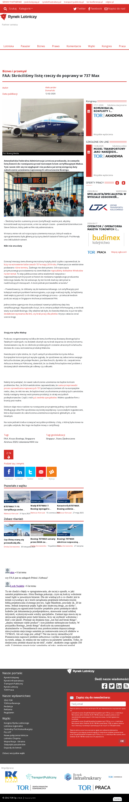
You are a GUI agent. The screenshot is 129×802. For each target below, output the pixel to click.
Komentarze (74, 46)
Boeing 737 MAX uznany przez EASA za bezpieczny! (43, 542)
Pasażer (25, 46)
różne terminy (21, 267)
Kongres (107, 46)
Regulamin (9, 712)
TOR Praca (9, 689)
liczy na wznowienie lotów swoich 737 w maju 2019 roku (30, 264)
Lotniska (8, 46)
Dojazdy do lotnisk (13, 747)
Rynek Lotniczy (11, 686)
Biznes (41, 46)
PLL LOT (7, 732)
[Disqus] (44, 606)
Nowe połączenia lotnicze (16, 735)
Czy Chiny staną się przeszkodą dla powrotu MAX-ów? (14, 542)
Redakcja (8, 706)
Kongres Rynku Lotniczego (16, 723)
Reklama (8, 709)
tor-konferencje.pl (95, 2)
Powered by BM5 (30, 798)
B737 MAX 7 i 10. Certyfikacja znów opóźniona (13, 509)
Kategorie (25, 8)
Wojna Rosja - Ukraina (14, 741)
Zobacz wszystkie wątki (13, 753)
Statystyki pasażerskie (14, 744)
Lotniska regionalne (13, 726)
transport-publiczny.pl (74, 2)
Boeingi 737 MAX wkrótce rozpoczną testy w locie (67, 542)
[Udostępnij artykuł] (20, 473)
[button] (117, 187)
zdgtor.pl (110, 2)
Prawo (56, 46)
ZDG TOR (8, 700)
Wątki (91, 46)
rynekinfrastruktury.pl (51, 2)
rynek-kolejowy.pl (31, 2)
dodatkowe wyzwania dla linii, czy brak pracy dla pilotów (31, 313)
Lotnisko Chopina (12, 738)
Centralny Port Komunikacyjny (18, 729)
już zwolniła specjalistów (45, 397)
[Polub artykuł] (9, 473)
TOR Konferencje (12, 703)
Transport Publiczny (13, 683)
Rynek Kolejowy (11, 677)
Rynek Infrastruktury (14, 680)
